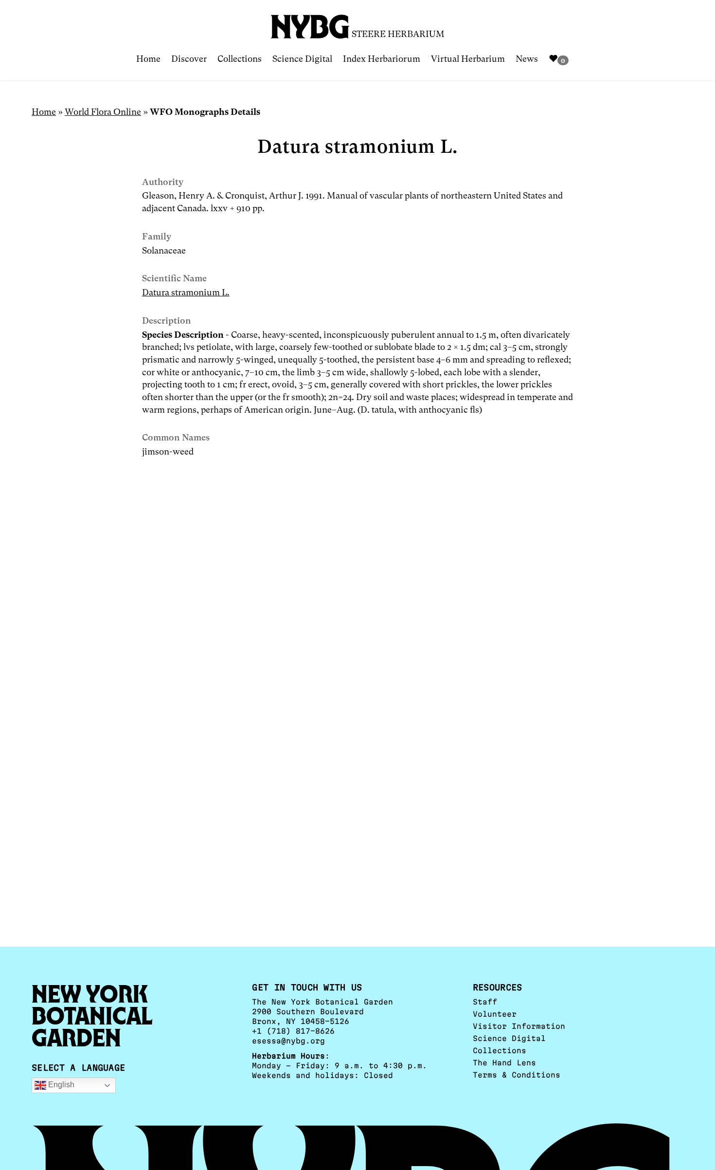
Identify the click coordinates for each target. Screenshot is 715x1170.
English (60, 1084)
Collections (239, 59)
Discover (189, 59)
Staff (485, 1002)
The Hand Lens (504, 1063)
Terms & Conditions (516, 1075)
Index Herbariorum (381, 59)
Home (148, 59)
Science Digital (302, 59)
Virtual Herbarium (468, 59)
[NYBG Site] (310, 23)
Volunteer (495, 1014)
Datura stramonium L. (186, 292)
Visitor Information (519, 1026)
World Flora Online (103, 112)
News (527, 59)
